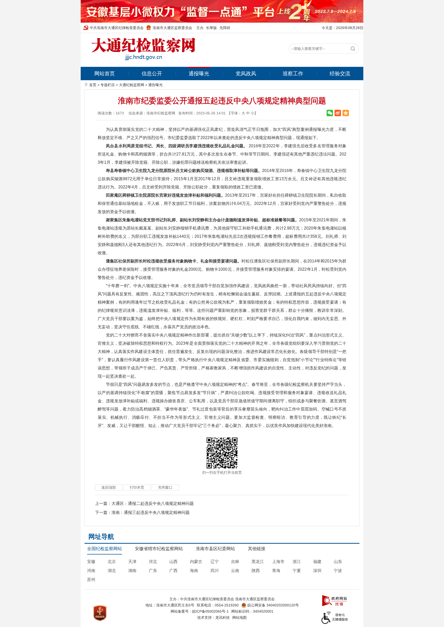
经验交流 (340, 73)
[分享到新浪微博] (338, 113)
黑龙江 (258, 561)
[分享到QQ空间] (346, 113)
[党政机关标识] (100, 613)
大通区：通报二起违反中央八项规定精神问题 (153, 503)
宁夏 (297, 570)
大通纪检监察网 (131, 85)
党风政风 (246, 73)
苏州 (91, 579)
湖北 (112, 570)
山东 (338, 561)
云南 (235, 570)
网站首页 (104, 73)
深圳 (317, 570)
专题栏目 (107, 85)
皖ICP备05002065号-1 (210, 611)
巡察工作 (293, 73)
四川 (214, 570)
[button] (211, 28)
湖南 (132, 570)
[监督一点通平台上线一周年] (222, 11)
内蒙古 (196, 561)
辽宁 (214, 561)
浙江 (297, 561)
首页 (92, 85)
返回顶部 (108, 487)
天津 (132, 561)
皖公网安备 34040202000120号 (272, 605)
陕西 (256, 570)
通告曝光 (155, 85)
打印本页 (137, 487)
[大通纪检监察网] (142, 50)
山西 (173, 561)
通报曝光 (199, 73)
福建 (317, 561)
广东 (153, 570)
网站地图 (239, 617)
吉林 (235, 561)
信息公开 (152, 73)
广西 (173, 570)
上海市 (278, 561)
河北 (153, 561)
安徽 (91, 561)
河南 (91, 570)
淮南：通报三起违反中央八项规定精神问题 (151, 512)
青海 (276, 570)
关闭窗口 (165, 487)
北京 (112, 561)
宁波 (338, 570)
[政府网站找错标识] (334, 600)
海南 (194, 570)
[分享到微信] (330, 113)
